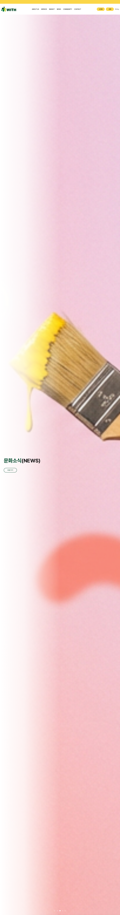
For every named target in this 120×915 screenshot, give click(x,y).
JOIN (110, 9)
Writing (117, 9)
